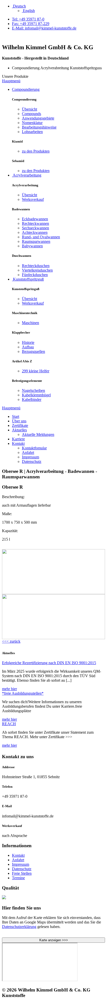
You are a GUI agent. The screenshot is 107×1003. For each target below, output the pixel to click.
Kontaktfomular (34, 448)
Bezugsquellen (33, 351)
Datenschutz (31, 461)
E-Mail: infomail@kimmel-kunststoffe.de (44, 28)
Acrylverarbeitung (26, 175)
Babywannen (32, 246)
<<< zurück (11, 641)
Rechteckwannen (35, 223)
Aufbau (28, 347)
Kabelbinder (31, 399)
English (28, 11)
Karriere (18, 439)
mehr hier (9, 689)
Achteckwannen (35, 232)
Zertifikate (20, 425)
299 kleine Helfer (35, 371)
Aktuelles (19, 430)
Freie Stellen (22, 873)
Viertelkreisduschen (37, 270)
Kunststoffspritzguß (28, 279)
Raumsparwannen (36, 241)
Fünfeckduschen (35, 275)
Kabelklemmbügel (36, 395)
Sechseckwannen (35, 228)
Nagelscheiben (33, 390)
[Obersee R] (53, 593)
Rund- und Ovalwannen (41, 237)
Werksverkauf (33, 199)
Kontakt (18, 443)
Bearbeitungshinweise (39, 127)
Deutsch (19, 6)
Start (15, 416)
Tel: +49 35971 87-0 (28, 19)
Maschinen (30, 323)
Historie (28, 342)
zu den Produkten (36, 151)
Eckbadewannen (35, 219)
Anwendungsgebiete (38, 118)
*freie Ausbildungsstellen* (23, 693)
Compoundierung (26, 89)
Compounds (31, 114)
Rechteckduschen (36, 266)
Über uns (19, 421)
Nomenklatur (32, 123)
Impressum (30, 457)
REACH (9, 724)
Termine (18, 878)
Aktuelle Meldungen (38, 434)
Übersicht (29, 109)
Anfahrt (28, 452)
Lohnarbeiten (32, 132)
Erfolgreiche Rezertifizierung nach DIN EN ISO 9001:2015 (49, 663)
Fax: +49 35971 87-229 (30, 24)
